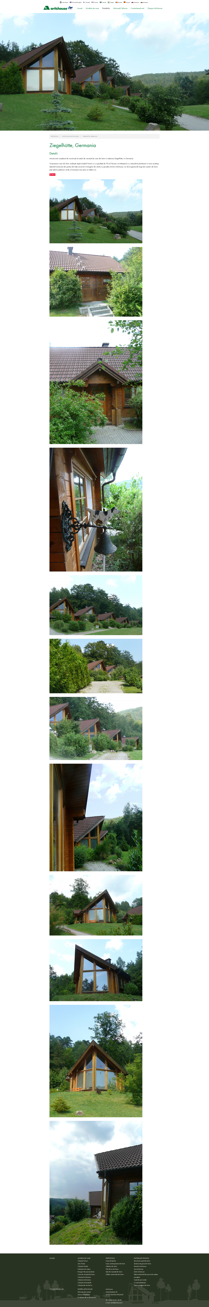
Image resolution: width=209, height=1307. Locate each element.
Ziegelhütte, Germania (90, 136)
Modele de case (92, 8)
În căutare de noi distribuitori (87, 1297)
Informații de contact (84, 1292)
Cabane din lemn (111, 1266)
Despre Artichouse (155, 8)
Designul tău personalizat (86, 1272)
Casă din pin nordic (140, 1280)
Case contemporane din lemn (115, 1263)
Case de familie (111, 1261)
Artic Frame (81, 1263)
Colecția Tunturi (83, 1261)
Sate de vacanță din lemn (70, 136)
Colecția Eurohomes (84, 1277)
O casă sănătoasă (140, 1282)
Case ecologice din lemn (142, 1285)
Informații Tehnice (120, 8)
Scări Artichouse (139, 1272)
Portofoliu (106, 8)
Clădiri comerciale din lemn (115, 1274)
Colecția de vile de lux (85, 1285)
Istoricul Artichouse (84, 1294)
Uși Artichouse (138, 1269)
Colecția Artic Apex (84, 1269)
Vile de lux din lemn (112, 1269)
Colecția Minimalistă (84, 1282)
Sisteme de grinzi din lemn (142, 1263)
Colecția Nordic (83, 1266)
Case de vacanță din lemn (86, 1274)
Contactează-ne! (137, 8)
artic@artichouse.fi (116, 1303)
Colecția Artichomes (84, 1280)
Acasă (79, 8)
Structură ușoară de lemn (142, 1261)
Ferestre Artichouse (140, 1266)
